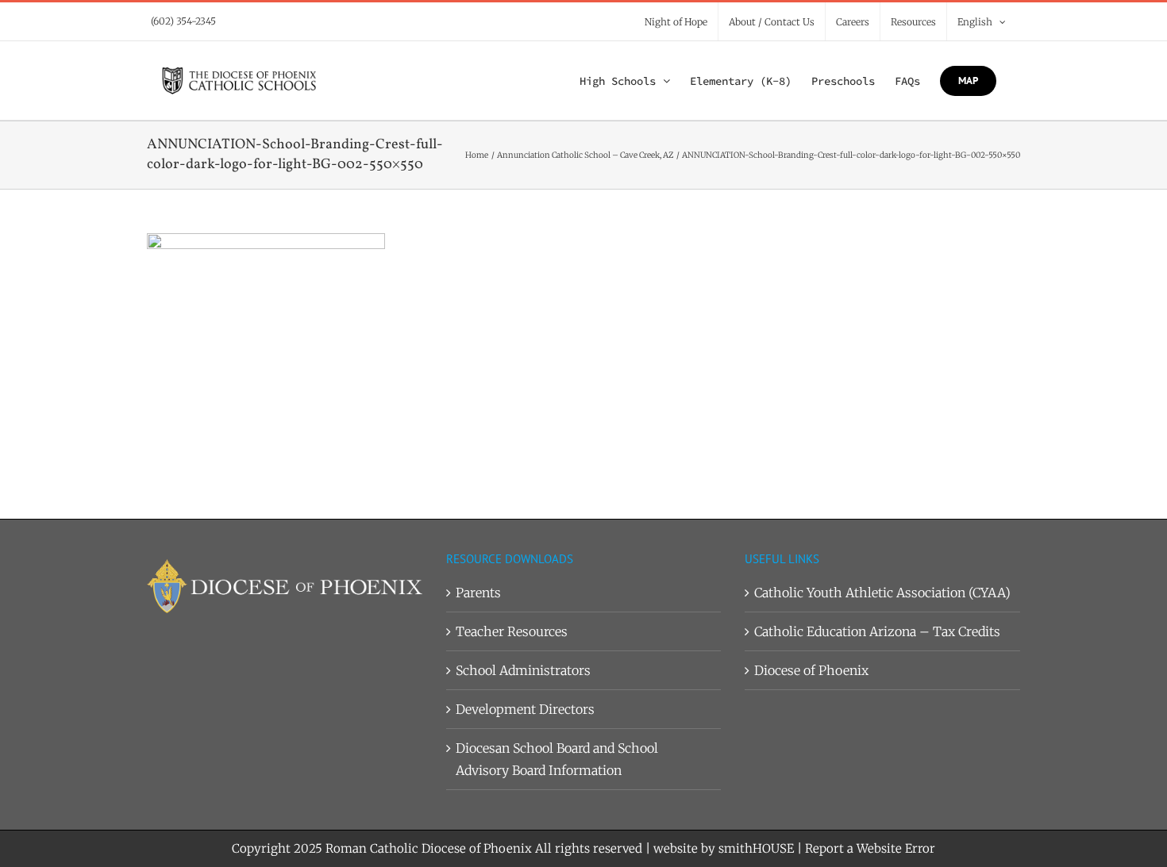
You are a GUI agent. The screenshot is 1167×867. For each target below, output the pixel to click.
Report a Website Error (870, 848)
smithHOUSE (756, 848)
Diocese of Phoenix (811, 670)
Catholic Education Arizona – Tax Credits (877, 631)
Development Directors (525, 709)
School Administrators (523, 670)
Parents (478, 592)
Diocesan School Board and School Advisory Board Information (557, 759)
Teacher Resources (512, 631)
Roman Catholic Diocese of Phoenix (428, 848)
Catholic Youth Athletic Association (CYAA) (882, 592)
